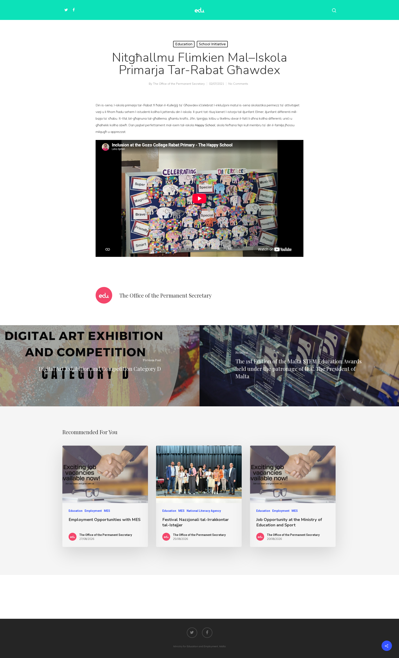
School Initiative (212, 44)
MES (107, 510)
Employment (93, 510)
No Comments (238, 84)
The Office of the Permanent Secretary (179, 84)
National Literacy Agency (204, 510)
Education (183, 44)
